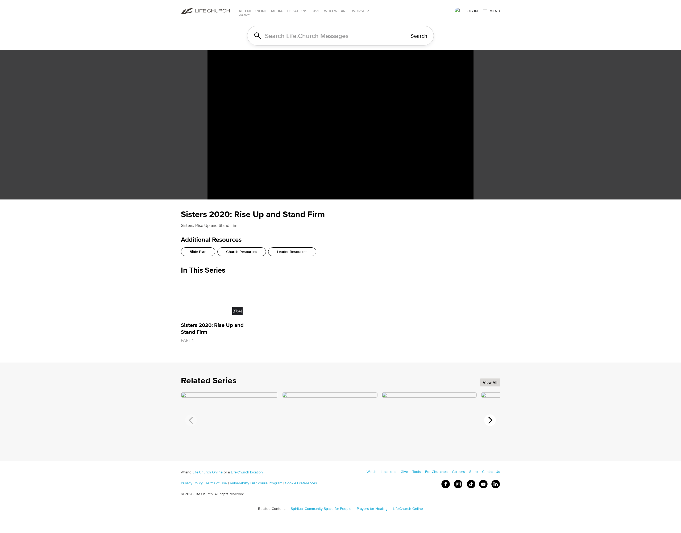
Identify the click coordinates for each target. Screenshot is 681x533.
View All (490, 382)
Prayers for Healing (372, 508)
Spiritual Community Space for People (321, 508)
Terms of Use (216, 483)
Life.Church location (247, 472)
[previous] (191, 420)
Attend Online (253, 11)
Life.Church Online (208, 472)
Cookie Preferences (301, 483)
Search (419, 36)
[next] (490, 420)
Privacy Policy (192, 483)
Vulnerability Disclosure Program (256, 483)
